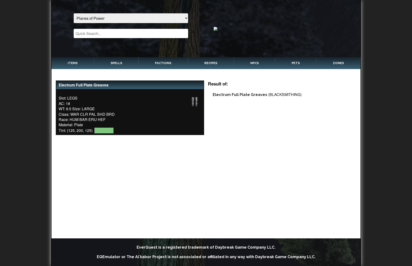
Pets (296, 63)
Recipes (210, 63)
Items (72, 63)
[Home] (281, 28)
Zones (338, 63)
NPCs (254, 63)
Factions (163, 63)
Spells (116, 63)
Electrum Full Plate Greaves (240, 94)
